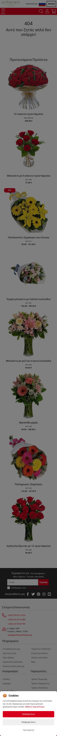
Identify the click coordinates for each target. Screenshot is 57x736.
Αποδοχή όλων (28, 714)
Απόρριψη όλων (28, 722)
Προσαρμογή (28, 730)
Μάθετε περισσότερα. (35, 707)
